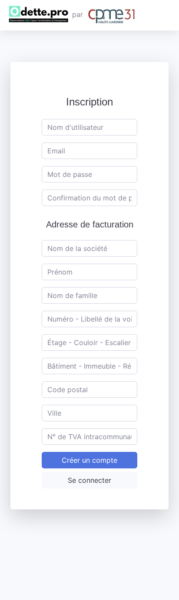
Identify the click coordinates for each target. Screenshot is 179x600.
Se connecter (89, 480)
